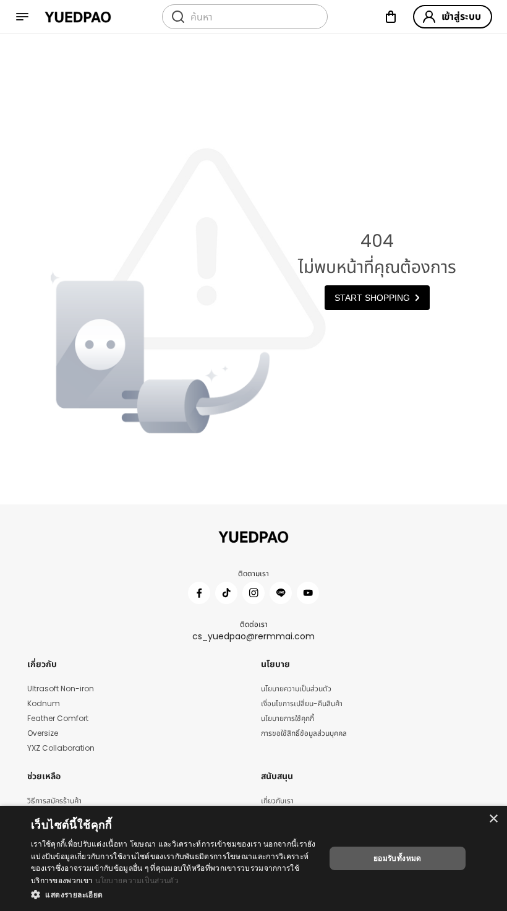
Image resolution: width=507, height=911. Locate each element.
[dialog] (253, 858)
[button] (174, 894)
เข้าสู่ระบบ (461, 16)
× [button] (493, 819)
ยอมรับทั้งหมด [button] (397, 858)
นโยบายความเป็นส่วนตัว (137, 880)
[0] (390, 16)
